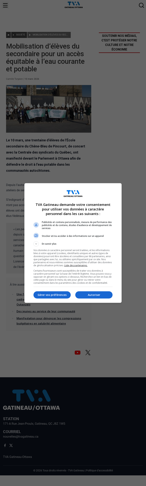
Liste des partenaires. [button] (75, 265)
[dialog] (73, 243)
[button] (73, 244)
